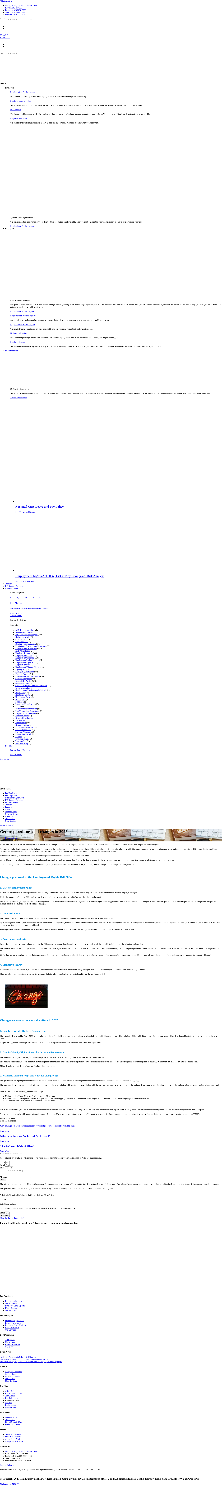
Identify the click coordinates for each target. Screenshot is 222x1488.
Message (4, 1177)
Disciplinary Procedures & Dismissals (30, 646)
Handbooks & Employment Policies (30, 690)
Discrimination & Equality (26, 648)
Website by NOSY (9, 1484)
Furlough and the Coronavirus (27, 676)
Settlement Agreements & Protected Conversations (26, 598)
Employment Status (23, 665)
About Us (9, 816)
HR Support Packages (14, 586)
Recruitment (20, 720)
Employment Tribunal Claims (27, 667)
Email (2, 1165)
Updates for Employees (19, 333)
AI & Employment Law (25, 630)
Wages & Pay (20, 741)
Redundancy (20, 723)
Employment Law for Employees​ (23, 316)
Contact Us (9, 809)
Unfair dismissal (22, 739)
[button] (111, 83)
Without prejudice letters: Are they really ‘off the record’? (25, 1136)
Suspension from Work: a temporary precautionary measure (29, 608)
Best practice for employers (26, 635)
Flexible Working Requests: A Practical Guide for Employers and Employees (31, 1362)
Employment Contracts (24, 658)
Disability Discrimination (25, 644)
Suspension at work (23, 734)
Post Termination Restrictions (27, 711)
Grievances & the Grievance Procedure (31, 686)
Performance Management (26, 709)
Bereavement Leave (23, 632)
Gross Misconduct (22, 688)
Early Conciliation (22, 651)
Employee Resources (18, 342)
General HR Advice (23, 681)
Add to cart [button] (30, 512)
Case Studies (10, 821)
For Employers (11, 793)
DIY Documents (11, 351)
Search (3, 19)
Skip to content (6, 1)
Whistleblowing (21, 743)
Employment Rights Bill (25, 662)
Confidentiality (21, 639)
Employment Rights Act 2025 (27, 660)
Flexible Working (22, 674)
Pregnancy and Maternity (25, 713)
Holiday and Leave (23, 697)
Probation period (22, 716)
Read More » (5, 1131)
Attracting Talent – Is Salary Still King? (17, 1146)
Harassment (20, 692)
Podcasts (8, 746)
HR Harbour (15, 110)
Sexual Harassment (23, 729)
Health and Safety (22, 695)
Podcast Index (16, 754)
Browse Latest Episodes (20, 750)
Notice (18, 706)
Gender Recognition (23, 679)
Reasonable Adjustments (25, 718)
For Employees (11, 795)
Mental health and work (25, 704)
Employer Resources (18, 118)
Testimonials (10, 819)
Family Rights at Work (24, 672)
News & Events (11, 588)
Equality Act (20, 669)
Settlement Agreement (24, 727)
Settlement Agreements (14, 798)
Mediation (19, 702)
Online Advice (11, 812)
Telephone (4, 1168)
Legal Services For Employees (22, 324)
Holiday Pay (20, 699)
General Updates (22, 683)
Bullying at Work (22, 637)
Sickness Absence (22, 732)
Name (2, 1162)
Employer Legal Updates (20, 101)
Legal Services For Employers (22, 92)
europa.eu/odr (197, 1474)
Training (8, 584)
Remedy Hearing (22, 725)
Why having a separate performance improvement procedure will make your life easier (37, 1126)
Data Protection (21, 642)
